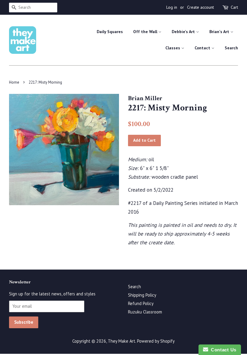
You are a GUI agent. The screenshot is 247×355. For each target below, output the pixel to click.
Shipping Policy (142, 295)
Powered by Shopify (156, 341)
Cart (234, 7)
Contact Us (222, 349)
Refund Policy (141, 303)
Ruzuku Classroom (145, 312)
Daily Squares (110, 31)
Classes (173, 48)
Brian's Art (219, 31)
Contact (203, 48)
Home (14, 82)
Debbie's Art (184, 31)
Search (231, 48)
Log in (171, 7)
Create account (200, 7)
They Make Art (121, 341)
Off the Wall (145, 31)
